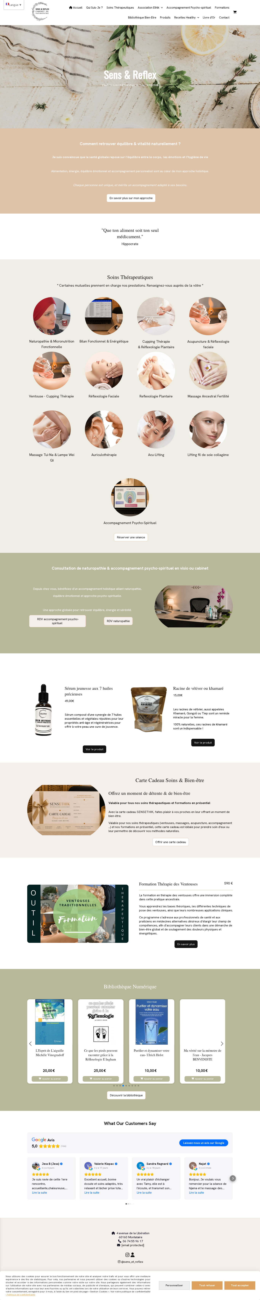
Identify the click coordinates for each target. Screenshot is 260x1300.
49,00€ (69, 701)
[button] (114, 1085)
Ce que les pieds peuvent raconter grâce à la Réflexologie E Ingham (100, 1054)
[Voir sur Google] (36, 1166)
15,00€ (178, 695)
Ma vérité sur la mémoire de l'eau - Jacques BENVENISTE (202, 1054)
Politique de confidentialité (20, 1294)
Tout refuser (207, 1285)
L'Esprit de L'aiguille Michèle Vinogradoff (50, 1052)
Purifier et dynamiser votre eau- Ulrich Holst (151, 1052)
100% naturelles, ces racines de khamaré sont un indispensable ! (200, 726)
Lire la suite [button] (39, 1193)
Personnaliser (174, 1285)
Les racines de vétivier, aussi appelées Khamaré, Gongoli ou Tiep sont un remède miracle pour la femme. (201, 713)
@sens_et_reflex (130, 1262)
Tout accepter (240, 1285)
